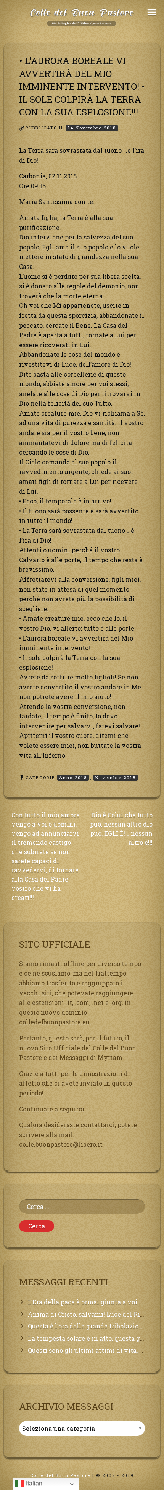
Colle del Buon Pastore (60, 1475)
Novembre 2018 (115, 777)
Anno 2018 (73, 777)
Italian (33, 1483)
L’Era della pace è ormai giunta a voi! (83, 1302)
